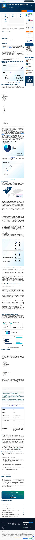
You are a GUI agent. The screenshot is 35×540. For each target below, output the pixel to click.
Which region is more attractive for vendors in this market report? (10, 510)
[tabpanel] (13, 258)
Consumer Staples (4, 526)
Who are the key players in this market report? (8, 508)
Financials (3, 528)
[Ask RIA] (33, 538)
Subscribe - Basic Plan (27, 27)
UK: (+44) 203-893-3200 (27, 527)
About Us (19, 522)
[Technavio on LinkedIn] (23, 530)
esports (10, 445)
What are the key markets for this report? (7, 512)
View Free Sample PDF (29, 33)
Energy (2, 527)
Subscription (8, 522)
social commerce (7, 51)
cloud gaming (10, 47)
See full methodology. (15, 405)
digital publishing (18, 448)
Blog (13, 522)
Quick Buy (29, 31)
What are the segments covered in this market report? (9, 506)
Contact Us (19, 525)
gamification (9, 135)
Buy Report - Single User (27, 23)
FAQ (18, 523)
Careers (19, 524)
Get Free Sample (18, 82)
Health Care (3, 529)
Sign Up (31, 522)
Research (13, 525)
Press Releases (14, 523)
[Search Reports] (24, 1)
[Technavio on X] (24, 530)
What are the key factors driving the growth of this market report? (10, 514)
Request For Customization (29, 54)
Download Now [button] (13, 497)
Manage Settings (25, 538)
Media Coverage (14, 524)
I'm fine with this (31, 538)
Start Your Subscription (29, 84)
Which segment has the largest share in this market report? (10, 516)
